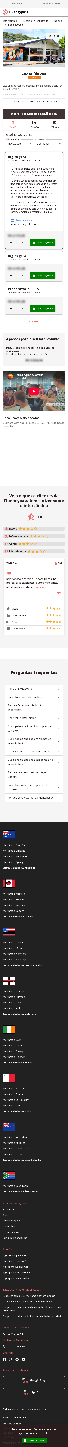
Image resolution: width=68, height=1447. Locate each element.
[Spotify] (17, 1360)
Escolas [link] (27, 21)
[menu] (61, 12)
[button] (34, 77)
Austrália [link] (42, 21)
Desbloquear (45, 242)
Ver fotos (54, 35)
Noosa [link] (58, 21)
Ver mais (34, 321)
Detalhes (19, 242)
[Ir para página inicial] (16, 12)
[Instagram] (11, 1360)
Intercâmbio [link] (10, 21)
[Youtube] (23, 1360)
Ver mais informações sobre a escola (34, 101)
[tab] (17, 4)
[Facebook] (5, 1360)
